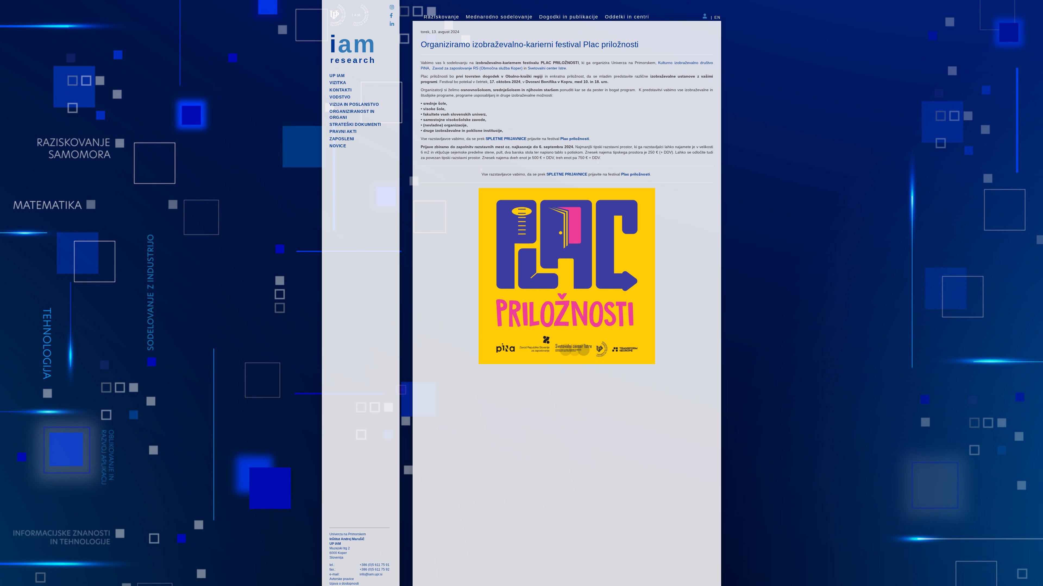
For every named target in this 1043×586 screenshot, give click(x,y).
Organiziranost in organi (352, 114)
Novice (337, 146)
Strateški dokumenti (355, 124)
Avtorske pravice (341, 579)
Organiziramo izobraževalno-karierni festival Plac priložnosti (530, 44)
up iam (337, 75)
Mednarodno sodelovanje (499, 17)
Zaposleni (341, 138)
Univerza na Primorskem (347, 534)
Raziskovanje (441, 17)
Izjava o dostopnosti (344, 583)
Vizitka (337, 82)
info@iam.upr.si (371, 574)
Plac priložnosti (574, 138)
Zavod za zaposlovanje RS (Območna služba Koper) (478, 68)
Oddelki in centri (627, 17)
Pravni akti (343, 131)
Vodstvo (340, 97)
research (353, 60)
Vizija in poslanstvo (354, 104)
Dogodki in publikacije (568, 17)
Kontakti (340, 90)
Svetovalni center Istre (547, 68)
